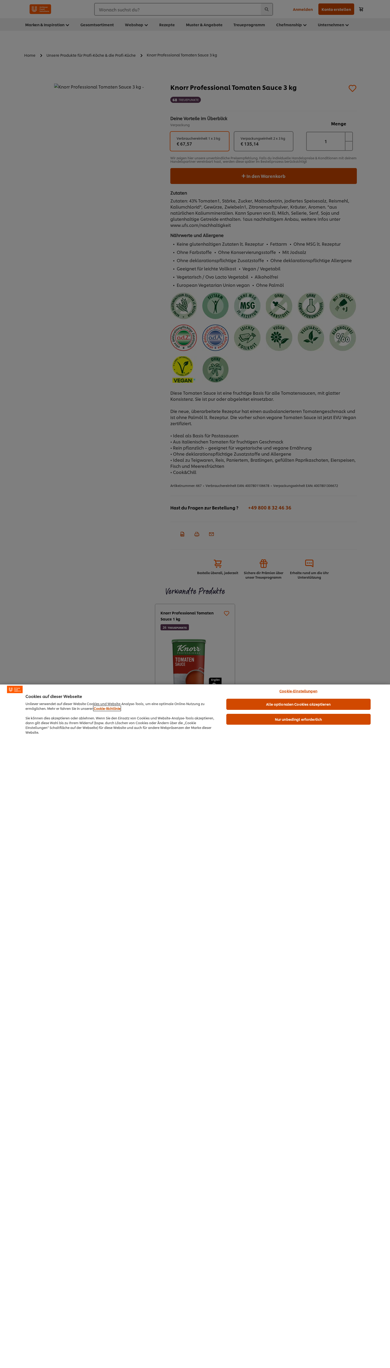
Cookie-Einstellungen (298, 690)
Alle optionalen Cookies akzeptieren (298, 704)
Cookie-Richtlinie (107, 708)
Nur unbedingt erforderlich (298, 719)
